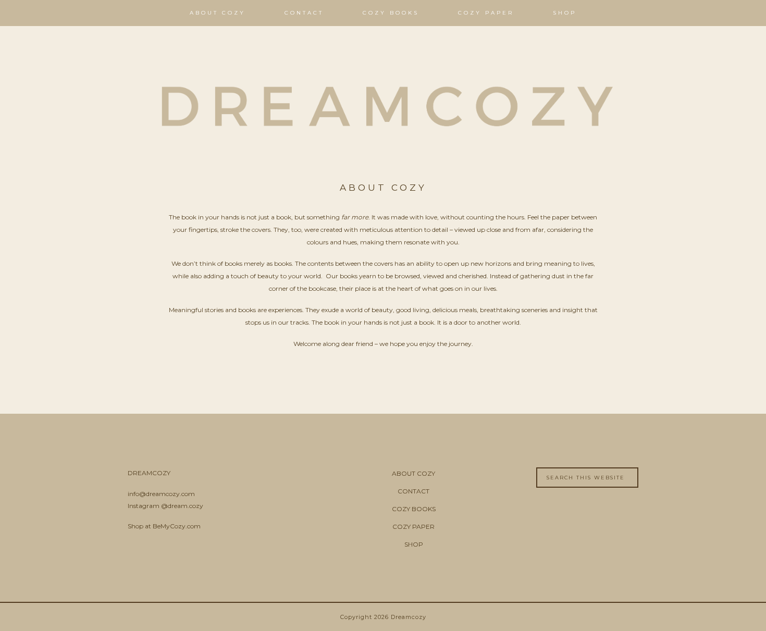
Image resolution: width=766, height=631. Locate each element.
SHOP (413, 544)
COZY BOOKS (414, 509)
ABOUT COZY (413, 473)
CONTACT (413, 491)
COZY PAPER (413, 526)
